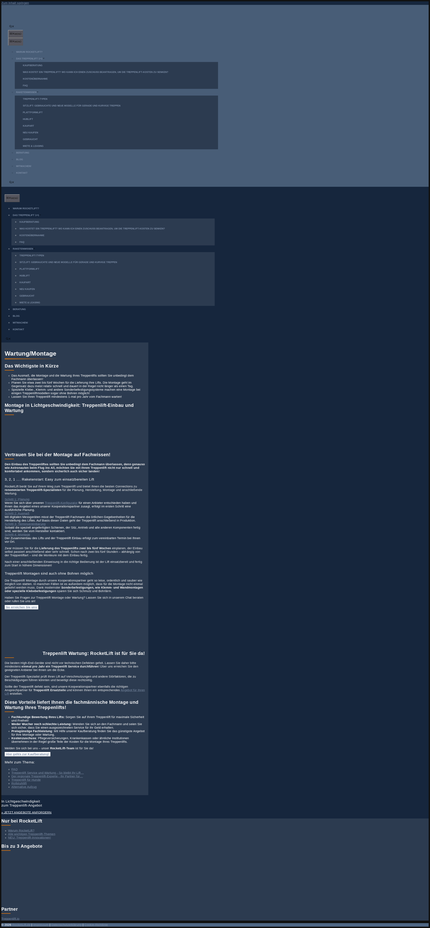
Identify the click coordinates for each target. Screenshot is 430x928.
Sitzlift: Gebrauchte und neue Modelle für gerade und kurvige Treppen (71, 105)
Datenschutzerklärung (66, 924)
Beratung (22, 152)
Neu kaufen (30, 132)
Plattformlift (33, 112)
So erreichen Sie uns (21, 607)
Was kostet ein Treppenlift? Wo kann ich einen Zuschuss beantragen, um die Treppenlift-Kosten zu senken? (95, 72)
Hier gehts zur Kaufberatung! (27, 754)
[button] (11, 26)
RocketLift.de (21, 924)
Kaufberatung (32, 65)
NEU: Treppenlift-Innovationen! (29, 837)
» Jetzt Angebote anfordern (26, 812)
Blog (19, 159)
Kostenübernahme (35, 78)
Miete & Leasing (33, 146)
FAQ (25, 85)
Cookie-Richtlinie (96, 924)
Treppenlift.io (10, 918)
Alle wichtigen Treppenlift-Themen (31, 834)
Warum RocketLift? (29, 52)
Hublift (28, 119)
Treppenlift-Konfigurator (61, 503)
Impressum (41, 924)
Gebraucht (30, 139)
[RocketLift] (16, 192)
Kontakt (22, 172)
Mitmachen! (23, 166)
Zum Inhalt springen (15, 3)
